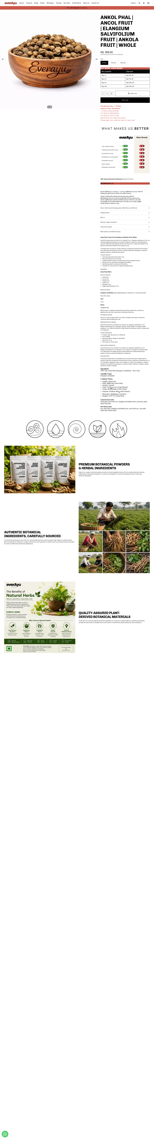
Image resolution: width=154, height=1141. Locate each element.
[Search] (139, 3)
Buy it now (125, 100)
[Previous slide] (2, 59)
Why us (102, 217)
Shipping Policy (104, 213)
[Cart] (148, 3)
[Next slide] (97, 59)
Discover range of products (108, 222)
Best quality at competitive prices (110, 231)
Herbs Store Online (106, 227)
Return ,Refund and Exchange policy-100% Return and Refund (118, 208)
